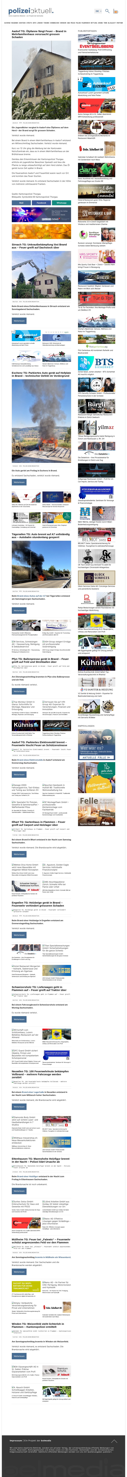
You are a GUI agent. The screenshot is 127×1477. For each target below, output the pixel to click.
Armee (100, 23)
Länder (40, 23)
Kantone (22, 23)
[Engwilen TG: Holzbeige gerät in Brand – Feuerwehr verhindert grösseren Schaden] (41, 911)
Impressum (16, 1440)
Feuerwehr (85, 23)
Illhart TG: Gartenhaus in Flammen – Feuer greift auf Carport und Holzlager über (38, 823)
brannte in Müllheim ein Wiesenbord (52, 1257)
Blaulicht (112, 23)
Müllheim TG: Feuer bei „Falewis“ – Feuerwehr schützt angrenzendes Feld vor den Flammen (41, 1241)
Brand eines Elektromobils (30, 760)
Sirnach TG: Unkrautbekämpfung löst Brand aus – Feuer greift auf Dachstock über (39, 246)
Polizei (78, 23)
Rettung (94, 23)
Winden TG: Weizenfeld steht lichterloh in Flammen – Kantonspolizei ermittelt (38, 1325)
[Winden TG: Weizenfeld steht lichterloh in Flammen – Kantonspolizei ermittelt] (41, 1332)
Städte (29, 23)
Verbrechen (54, 23)
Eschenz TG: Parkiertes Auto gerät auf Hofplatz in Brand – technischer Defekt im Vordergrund (41, 374)
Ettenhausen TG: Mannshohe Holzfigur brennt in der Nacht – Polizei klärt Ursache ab (40, 1160)
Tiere (105, 23)
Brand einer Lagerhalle (33, 1092)
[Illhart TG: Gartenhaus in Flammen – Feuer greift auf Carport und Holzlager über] (41, 830)
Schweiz (7, 23)
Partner (120, 23)
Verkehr (63, 23)
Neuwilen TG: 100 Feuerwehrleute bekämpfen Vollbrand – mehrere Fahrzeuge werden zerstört (40, 1074)
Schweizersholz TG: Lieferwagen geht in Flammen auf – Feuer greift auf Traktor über (39, 988)
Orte (34, 23)
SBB (68, 23)
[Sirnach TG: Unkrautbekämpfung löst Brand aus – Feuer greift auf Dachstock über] (41, 274)
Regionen (14, 23)
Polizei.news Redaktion (31, 123)
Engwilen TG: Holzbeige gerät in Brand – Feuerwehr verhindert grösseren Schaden (38, 904)
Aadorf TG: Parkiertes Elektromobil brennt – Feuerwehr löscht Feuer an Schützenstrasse (39, 744)
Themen (46, 23)
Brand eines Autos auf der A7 (31, 596)
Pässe (73, 23)
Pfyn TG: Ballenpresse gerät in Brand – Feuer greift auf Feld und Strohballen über (40, 660)
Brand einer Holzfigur (27, 1176)
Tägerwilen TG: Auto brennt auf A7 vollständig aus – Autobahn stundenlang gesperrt (41, 536)
